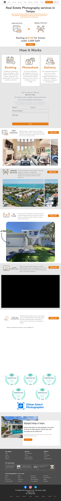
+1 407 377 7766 (31, 493)
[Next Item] (55, 152)
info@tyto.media (30, 492)
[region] (17, 29)
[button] (14, 2)
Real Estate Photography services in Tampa (30, 9)
